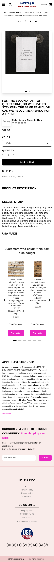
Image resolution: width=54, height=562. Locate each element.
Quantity (8, 150)
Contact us (27, 497)
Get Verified (27, 517)
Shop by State (27, 511)
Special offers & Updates (27, 521)
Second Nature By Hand (30, 120)
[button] (26, 91)
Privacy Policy (27, 490)
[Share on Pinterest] (26, 21)
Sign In (44, 4)
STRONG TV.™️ (27, 514)
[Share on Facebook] (30, 21)
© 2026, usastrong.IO (16, 559)
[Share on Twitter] (36, 21)
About (27, 486)
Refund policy (27, 493)
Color (6, 137)
